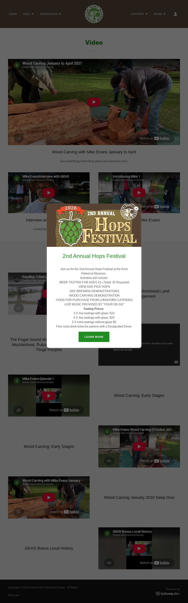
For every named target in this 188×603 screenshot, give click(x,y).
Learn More (94, 336)
